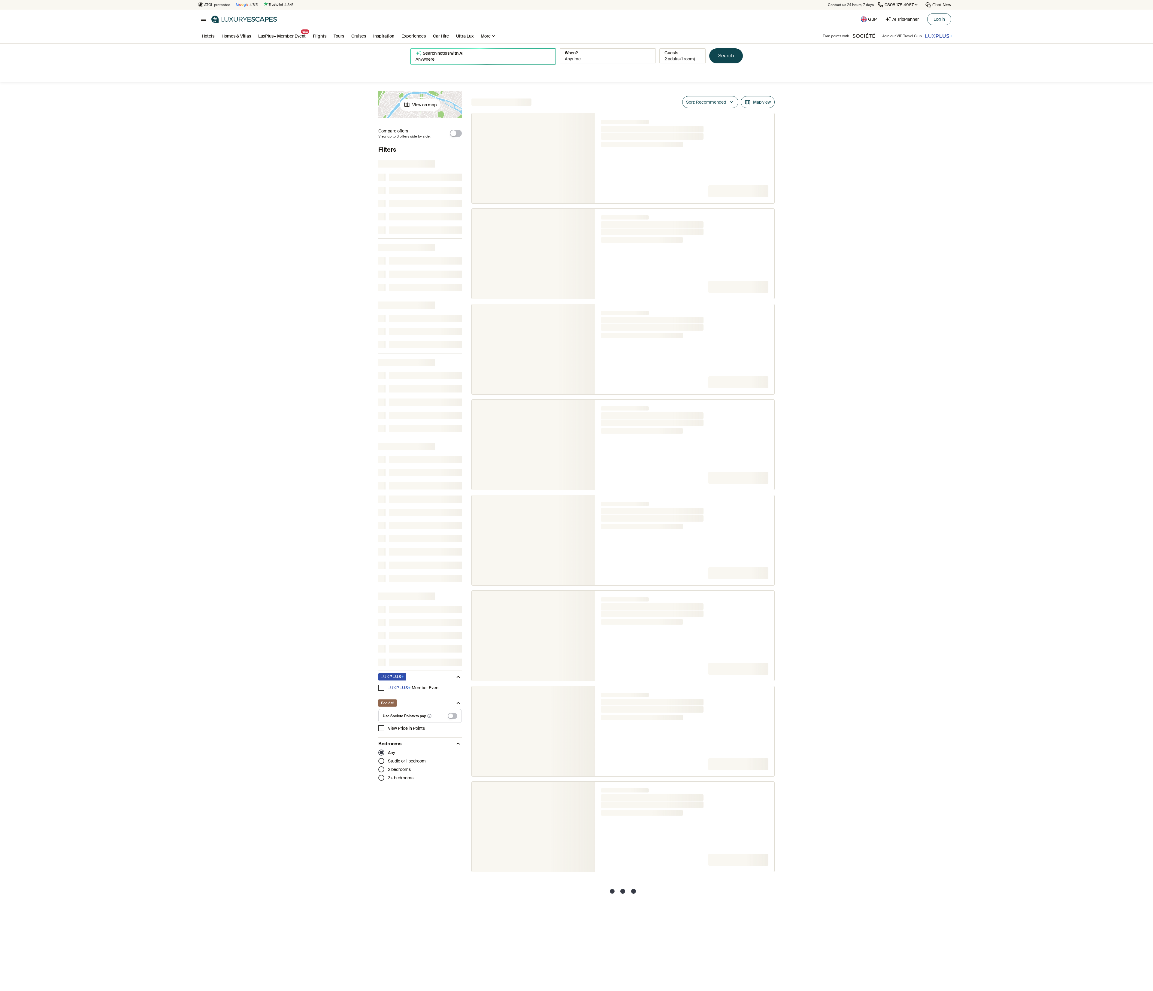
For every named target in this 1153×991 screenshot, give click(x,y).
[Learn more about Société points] (429, 716)
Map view (762, 102)
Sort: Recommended (706, 102)
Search (726, 56)
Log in (939, 19)
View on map (424, 105)
